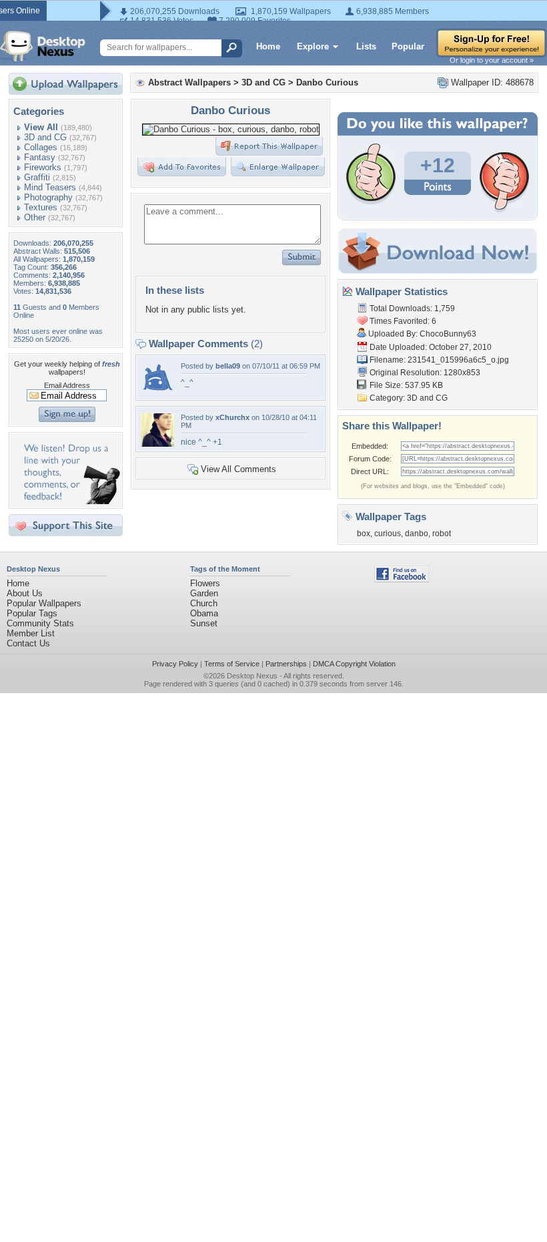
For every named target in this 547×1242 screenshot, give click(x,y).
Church (203, 603)
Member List (31, 633)
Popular (408, 46)
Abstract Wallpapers (189, 82)
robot (441, 533)
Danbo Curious (327, 82)
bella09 (227, 366)
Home (268, 46)
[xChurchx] (157, 444)
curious (387, 533)
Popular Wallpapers (44, 603)
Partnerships (286, 664)
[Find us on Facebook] (401, 579)
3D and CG (45, 137)
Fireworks (42, 167)
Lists (366, 46)
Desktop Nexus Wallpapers (42, 46)
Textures (40, 207)
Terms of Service (231, 664)
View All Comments (238, 469)
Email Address (67, 385)
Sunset (203, 623)
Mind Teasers (50, 187)
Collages (40, 147)
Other (34, 217)
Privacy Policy (175, 664)
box (363, 533)
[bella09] (157, 392)
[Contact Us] (69, 501)
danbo (416, 533)
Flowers (205, 583)
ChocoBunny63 (448, 334)
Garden (204, 593)
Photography (48, 197)
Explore (313, 46)
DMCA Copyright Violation (354, 664)
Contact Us (28, 643)
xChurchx (232, 417)
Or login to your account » (492, 60)
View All (41, 127)
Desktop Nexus (252, 676)
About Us (25, 593)
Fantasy (39, 157)
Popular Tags (32, 613)
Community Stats (40, 623)
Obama (204, 613)
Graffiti (37, 177)
